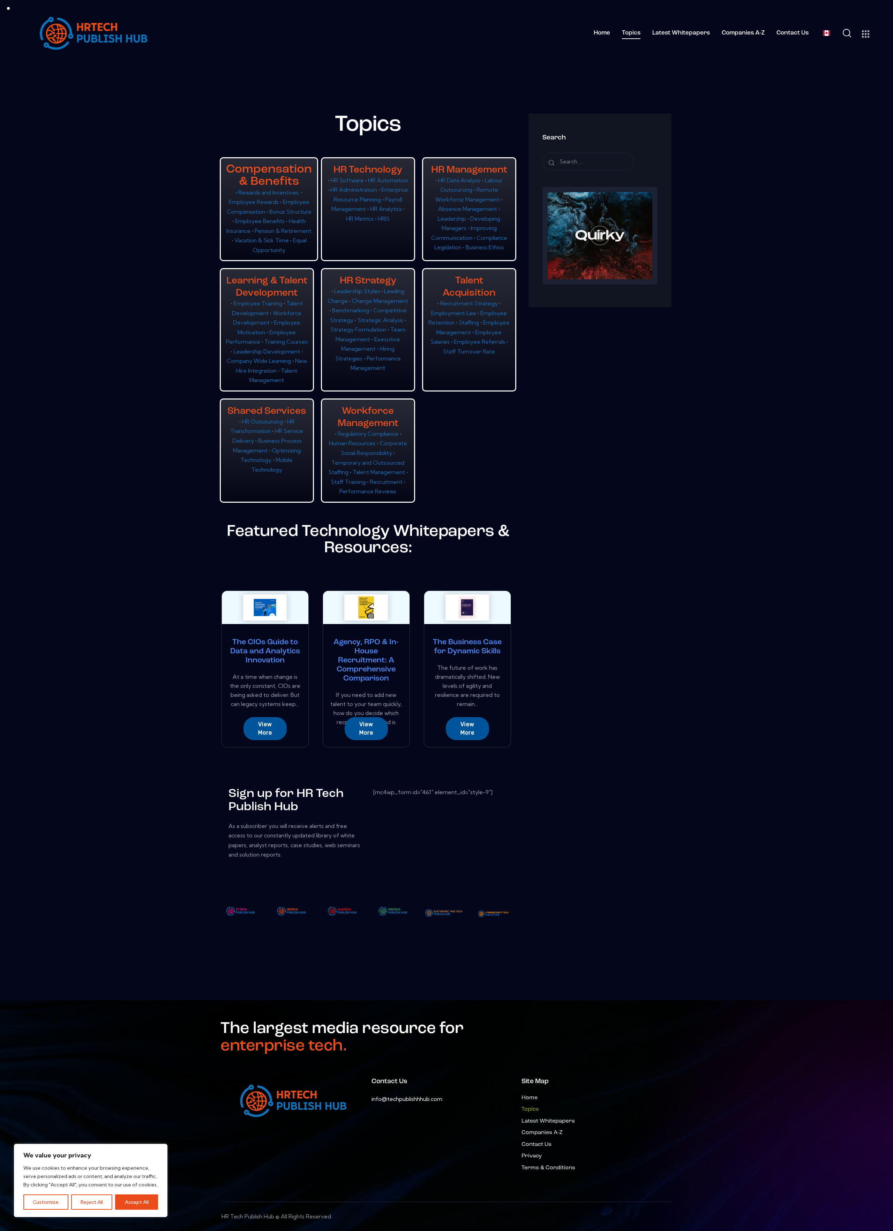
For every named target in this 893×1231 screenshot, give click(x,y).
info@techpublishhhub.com (407, 1098)
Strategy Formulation (359, 329)
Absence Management (468, 208)
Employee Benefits (260, 221)
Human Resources (353, 443)
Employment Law (454, 313)
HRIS (384, 218)
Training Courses (286, 341)
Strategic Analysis (381, 320)
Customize (46, 1202)
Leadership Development (267, 351)
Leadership (452, 218)
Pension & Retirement (283, 230)
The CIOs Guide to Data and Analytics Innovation (265, 651)
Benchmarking (351, 310)
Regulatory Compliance (369, 433)
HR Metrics (360, 218)
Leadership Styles (357, 291)
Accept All (137, 1202)
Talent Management (379, 472)
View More (265, 728)
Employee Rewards (254, 201)
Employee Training (259, 303)
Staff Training (349, 481)
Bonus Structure (290, 211)
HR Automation (388, 180)
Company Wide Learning (259, 360)
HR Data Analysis (460, 180)
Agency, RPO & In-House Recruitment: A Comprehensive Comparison (366, 660)
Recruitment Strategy (469, 303)
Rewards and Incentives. (269, 192)
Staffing (469, 322)
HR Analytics (386, 208)
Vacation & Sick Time (262, 240)
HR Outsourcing (263, 421)
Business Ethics (485, 247)
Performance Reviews (367, 491)
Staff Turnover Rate (469, 351)
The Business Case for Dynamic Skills (467, 646)
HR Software (348, 180)
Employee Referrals (480, 341)
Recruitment (387, 481)
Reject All (92, 1202)
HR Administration (354, 189)
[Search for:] (588, 161)
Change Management (380, 300)
